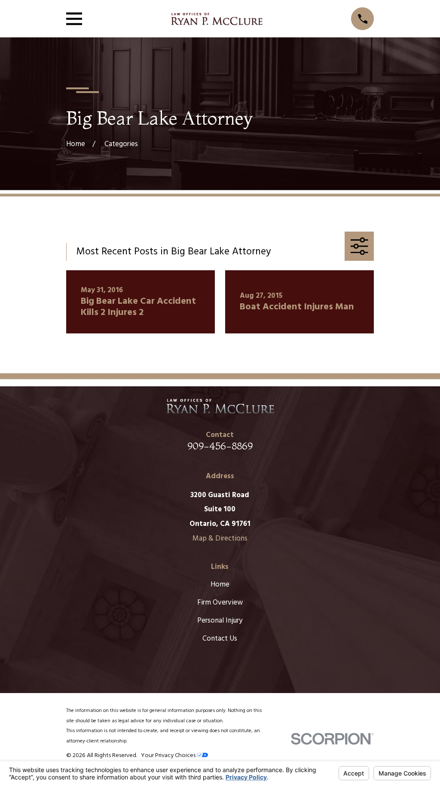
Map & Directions (220, 538)
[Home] (217, 18)
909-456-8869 (220, 446)
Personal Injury (219, 620)
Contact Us (219, 638)
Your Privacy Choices (169, 756)
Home (220, 584)
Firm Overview (220, 602)
